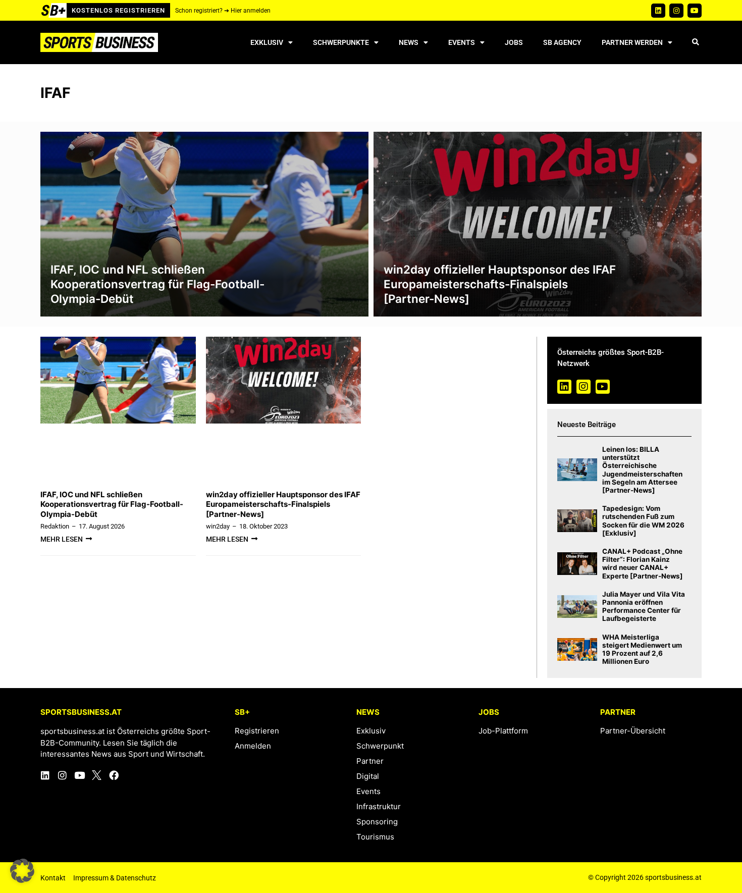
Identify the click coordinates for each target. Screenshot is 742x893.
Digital (367, 776)
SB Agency (562, 42)
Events (461, 42)
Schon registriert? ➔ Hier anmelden (223, 10)
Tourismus (375, 837)
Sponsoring (377, 821)
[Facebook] (114, 775)
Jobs (514, 42)
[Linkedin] (658, 11)
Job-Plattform (503, 731)
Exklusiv (266, 42)
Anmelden (253, 746)
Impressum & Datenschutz (114, 877)
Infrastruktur (378, 806)
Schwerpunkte (341, 42)
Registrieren (257, 731)
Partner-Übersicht (632, 731)
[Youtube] (694, 11)
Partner (370, 761)
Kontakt (53, 877)
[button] (695, 42)
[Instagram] (676, 11)
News (408, 42)
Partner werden (632, 42)
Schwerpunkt (380, 746)
